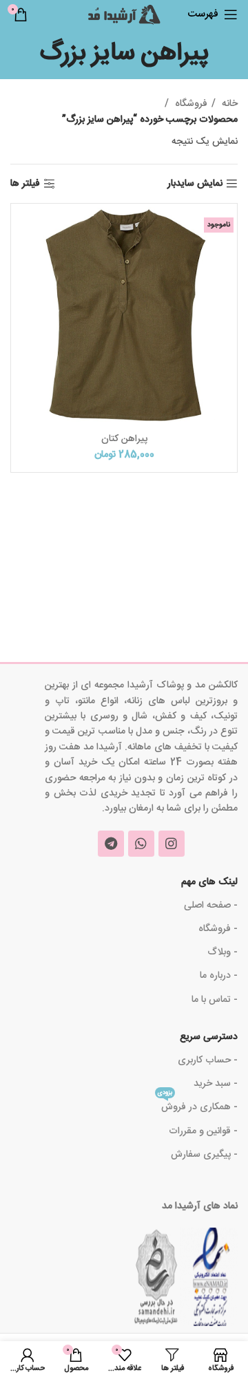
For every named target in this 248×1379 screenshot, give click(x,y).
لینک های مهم (209, 882)
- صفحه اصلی (211, 905)
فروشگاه (189, 103)
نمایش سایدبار (195, 184)
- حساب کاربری (208, 1060)
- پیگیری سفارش (204, 1154)
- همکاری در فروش (198, 1105)
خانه (228, 103)
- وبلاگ (222, 952)
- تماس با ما (215, 1000)
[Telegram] (111, 844)
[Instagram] (171, 844)
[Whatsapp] (141, 844)
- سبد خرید (216, 1084)
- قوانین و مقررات (203, 1131)
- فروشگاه (218, 929)
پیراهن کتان (124, 439)
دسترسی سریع (209, 1037)
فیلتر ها (25, 184)
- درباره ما (219, 976)
